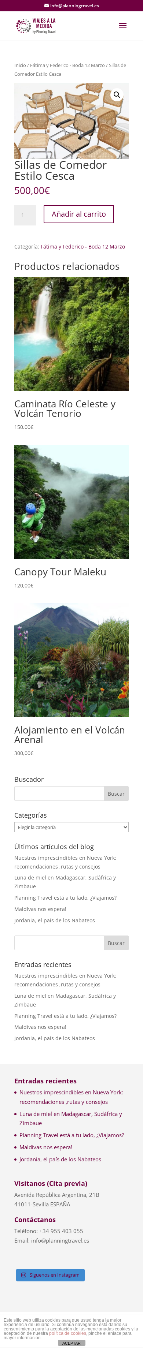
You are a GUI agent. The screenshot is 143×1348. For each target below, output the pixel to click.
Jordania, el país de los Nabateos (54, 920)
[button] (117, 94)
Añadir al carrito (79, 214)
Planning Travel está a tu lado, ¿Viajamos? (65, 897)
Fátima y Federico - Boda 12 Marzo (67, 65)
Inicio (20, 65)
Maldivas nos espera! (40, 908)
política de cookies (67, 1333)
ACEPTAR (71, 1343)
